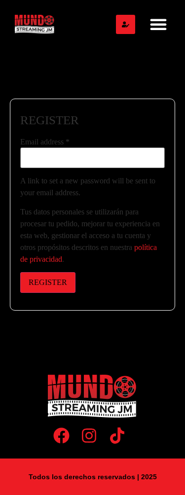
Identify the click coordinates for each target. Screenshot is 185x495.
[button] (158, 24)
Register (48, 282)
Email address (45, 142)
